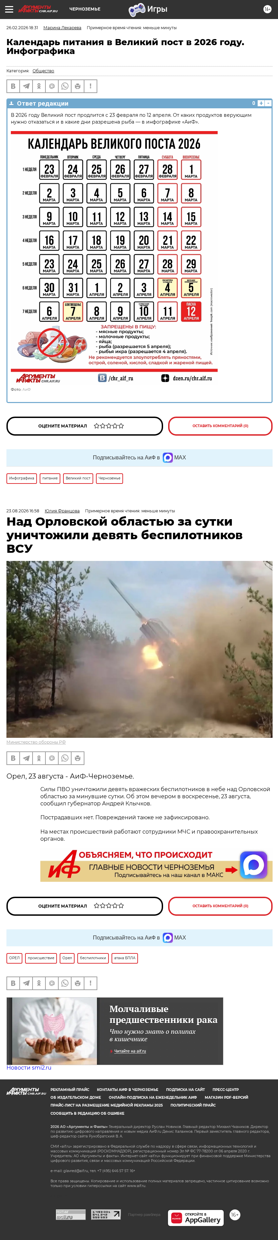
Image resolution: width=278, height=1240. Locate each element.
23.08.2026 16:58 (22, 510)
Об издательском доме (76, 1097)
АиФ (26, 389)
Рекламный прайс (70, 1090)
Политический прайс (193, 1105)
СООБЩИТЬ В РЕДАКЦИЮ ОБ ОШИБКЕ (87, 1113)
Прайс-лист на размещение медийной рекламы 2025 (107, 1105)
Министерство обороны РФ (36, 742)
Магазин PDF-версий (226, 1097)
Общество (43, 70)
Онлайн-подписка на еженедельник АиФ (153, 1097)
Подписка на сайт (185, 1090)
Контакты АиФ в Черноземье (127, 1090)
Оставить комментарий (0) (221, 426)
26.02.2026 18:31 (22, 27)
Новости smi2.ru (29, 1067)
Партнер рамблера (144, 1214)
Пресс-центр (226, 1090)
